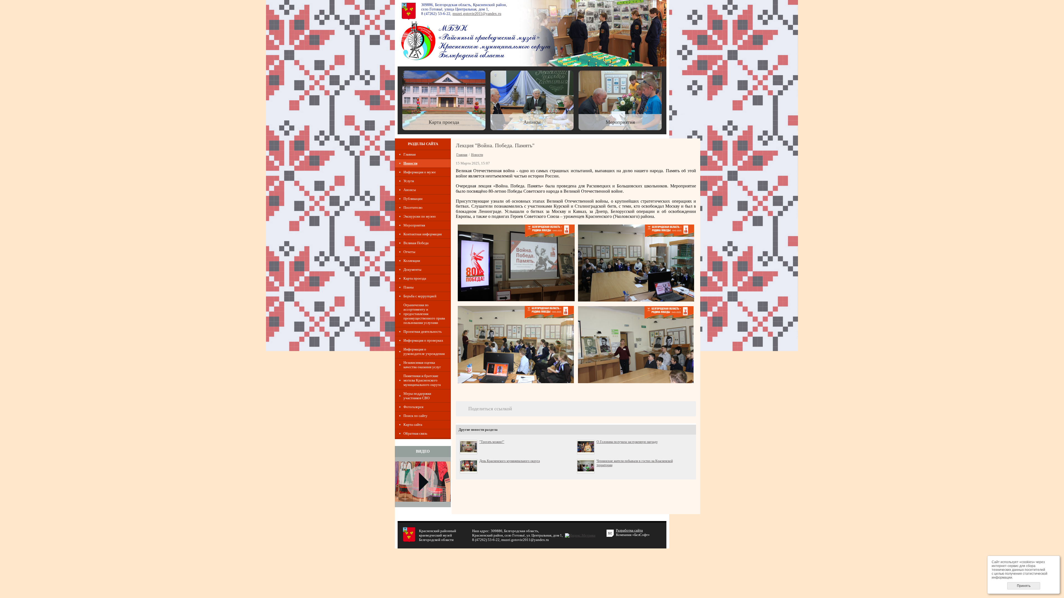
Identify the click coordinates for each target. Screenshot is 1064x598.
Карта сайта (412, 424)
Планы (408, 287)
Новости (410, 163)
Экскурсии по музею (419, 216)
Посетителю (413, 207)
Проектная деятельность (422, 331)
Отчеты (409, 252)
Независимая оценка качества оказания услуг (422, 364)
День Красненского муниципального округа (509, 461)
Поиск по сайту (415, 416)
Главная (409, 154)
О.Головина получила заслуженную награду (627, 442)
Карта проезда (414, 278)
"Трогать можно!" (491, 442)
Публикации (413, 199)
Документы (412, 269)
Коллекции (411, 261)
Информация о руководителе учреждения (424, 351)
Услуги (408, 181)
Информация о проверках (423, 340)
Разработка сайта (629, 530)
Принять (1023, 586)
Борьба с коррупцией (419, 296)
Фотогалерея (413, 407)
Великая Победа (416, 243)
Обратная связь (415, 433)
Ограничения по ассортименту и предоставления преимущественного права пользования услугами (424, 314)
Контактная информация (422, 234)
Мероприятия (414, 225)
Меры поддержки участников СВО (417, 395)
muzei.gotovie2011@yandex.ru (476, 14)
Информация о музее (419, 172)
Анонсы (409, 190)
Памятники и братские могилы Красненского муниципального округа (422, 380)
